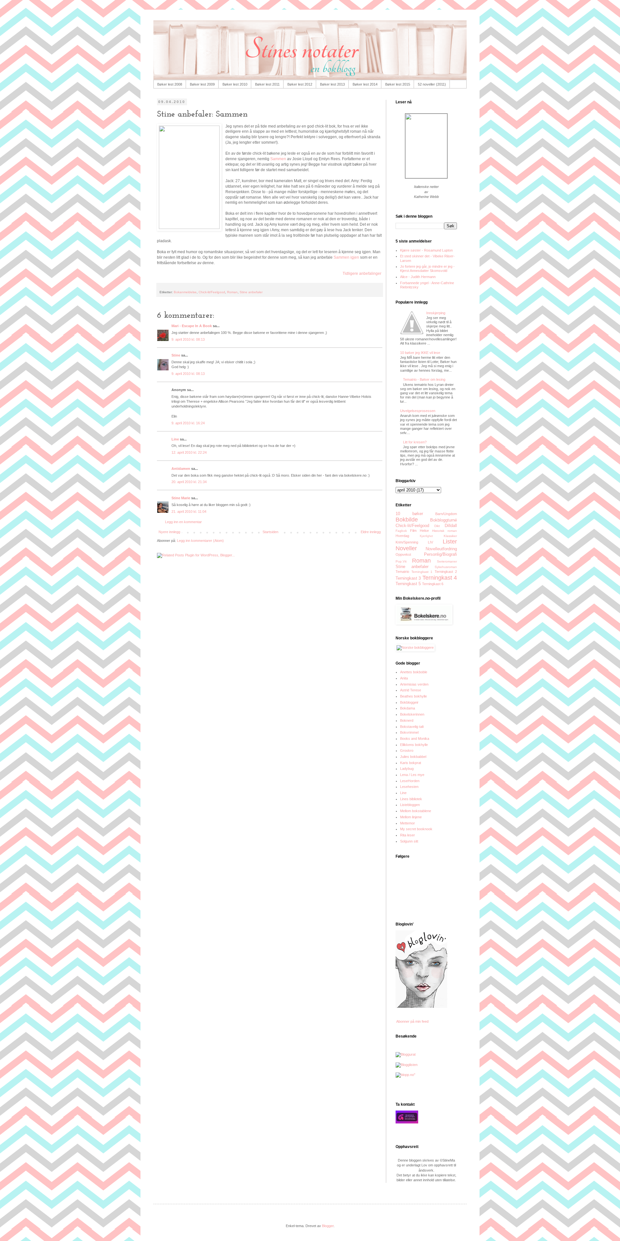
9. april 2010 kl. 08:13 (188, 339)
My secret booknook (416, 829)
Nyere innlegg (169, 532)
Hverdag (402, 536)
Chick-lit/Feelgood (212, 292)
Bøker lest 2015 (397, 84)
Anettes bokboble (413, 672)
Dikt (437, 526)
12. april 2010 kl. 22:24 (189, 452)
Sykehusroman (446, 567)
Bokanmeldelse (185, 292)
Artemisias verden (414, 684)
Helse (424, 531)
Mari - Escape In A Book (191, 326)
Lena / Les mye (412, 775)
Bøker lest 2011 (267, 84)
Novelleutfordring (441, 548)
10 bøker (409, 513)
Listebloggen (410, 805)
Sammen (278, 159)
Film (413, 531)
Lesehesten (409, 787)
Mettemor (407, 823)
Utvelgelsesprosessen (417, 411)
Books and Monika (414, 738)
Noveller (406, 548)
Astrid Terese (410, 690)
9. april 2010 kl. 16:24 (188, 423)
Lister (450, 541)
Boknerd (406, 720)
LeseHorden (409, 781)
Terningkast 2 (446, 572)
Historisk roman (444, 531)
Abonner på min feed (412, 1021)
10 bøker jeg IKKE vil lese (420, 353)
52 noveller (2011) (432, 84)
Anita (404, 678)
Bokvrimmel (409, 732)
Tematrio (402, 572)
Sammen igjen (346, 257)
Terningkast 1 (422, 572)
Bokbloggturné (443, 520)
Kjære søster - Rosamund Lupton (426, 250)
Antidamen (180, 469)
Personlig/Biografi (440, 554)
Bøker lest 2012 (299, 84)
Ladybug (407, 768)
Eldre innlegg (371, 532)
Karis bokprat (410, 763)
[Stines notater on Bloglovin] (421, 1006)
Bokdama (407, 708)
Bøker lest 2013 (332, 84)
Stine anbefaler (251, 292)
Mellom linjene (411, 817)
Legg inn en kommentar (183, 522)
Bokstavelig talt (412, 727)
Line (175, 439)
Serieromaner (447, 561)
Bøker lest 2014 (365, 84)
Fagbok (401, 531)
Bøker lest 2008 (169, 84)
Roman (232, 292)
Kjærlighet (426, 536)
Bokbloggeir (409, 702)
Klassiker (450, 536)
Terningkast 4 (439, 577)
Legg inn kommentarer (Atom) (200, 541)
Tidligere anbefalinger (362, 273)
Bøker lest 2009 (202, 84)
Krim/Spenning (407, 542)
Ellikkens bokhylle (414, 745)
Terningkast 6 (432, 584)
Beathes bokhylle (413, 696)
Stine (175, 355)
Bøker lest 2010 (234, 84)
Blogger (328, 1226)
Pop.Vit (401, 561)
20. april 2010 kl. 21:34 (189, 482)
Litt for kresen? (415, 442)
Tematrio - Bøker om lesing (424, 379)
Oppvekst (403, 554)
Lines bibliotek (411, 799)
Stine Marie (180, 498)
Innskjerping (435, 313)
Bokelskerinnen (412, 714)
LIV (430, 542)
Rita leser (407, 835)
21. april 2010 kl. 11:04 (188, 511)
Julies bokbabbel (413, 757)
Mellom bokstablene (415, 811)
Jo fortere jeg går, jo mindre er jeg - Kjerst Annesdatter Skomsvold (427, 268)
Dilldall (451, 525)
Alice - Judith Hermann (418, 277)
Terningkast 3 (408, 578)
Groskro (406, 750)
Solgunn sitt (409, 841)
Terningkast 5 (408, 583)
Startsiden (270, 532)
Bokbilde (407, 519)
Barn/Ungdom (446, 514)
